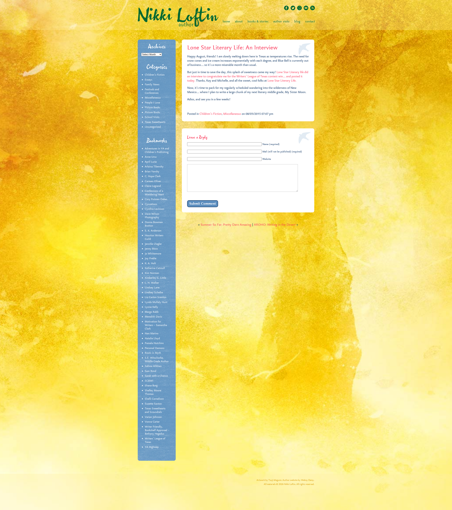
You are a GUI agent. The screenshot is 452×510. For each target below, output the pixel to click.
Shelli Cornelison (154, 399)
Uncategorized (153, 127)
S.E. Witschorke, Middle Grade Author (157, 359)
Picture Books (152, 107)
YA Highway (152, 447)
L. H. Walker (152, 283)
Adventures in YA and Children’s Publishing (157, 150)
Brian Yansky (152, 171)
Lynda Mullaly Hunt (156, 302)
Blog (297, 21)
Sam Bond (150, 371)
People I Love (152, 103)
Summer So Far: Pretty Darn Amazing (226, 225)
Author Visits (281, 21)
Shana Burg (151, 385)
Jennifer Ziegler (153, 244)
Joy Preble (150, 258)
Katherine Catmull (155, 268)
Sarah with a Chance (156, 376)
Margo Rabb (152, 312)
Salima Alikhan (153, 366)
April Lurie (151, 162)
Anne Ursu (151, 157)
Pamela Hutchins (154, 343)
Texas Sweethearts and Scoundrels (155, 410)
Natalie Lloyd (152, 338)
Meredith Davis (153, 317)
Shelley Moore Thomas (153, 392)
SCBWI (149, 381)
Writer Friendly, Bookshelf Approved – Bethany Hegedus (157, 430)
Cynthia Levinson (154, 209)
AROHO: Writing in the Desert (275, 225)
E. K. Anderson (153, 231)
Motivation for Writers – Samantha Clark (156, 325)
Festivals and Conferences (152, 91)
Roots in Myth (153, 353)
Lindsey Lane (152, 287)
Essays (148, 80)
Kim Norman (152, 273)
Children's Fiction (155, 75)
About (239, 21)
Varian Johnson (153, 417)
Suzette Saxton (153, 404)
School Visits (152, 117)
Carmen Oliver (153, 181)
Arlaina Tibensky (154, 166)
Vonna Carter (152, 422)
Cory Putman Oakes (156, 199)
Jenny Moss (151, 249)
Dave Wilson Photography (152, 215)
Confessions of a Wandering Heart (154, 192)
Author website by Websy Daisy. (298, 480)
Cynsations (151, 204)
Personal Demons (154, 348)
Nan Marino (151, 333)
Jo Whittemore (153, 254)
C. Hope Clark (152, 176)
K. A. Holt (150, 263)
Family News (152, 84)
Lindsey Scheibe (154, 292)
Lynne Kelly (151, 307)
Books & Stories (258, 21)
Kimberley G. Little (155, 278)
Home (226, 21)
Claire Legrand (153, 186)
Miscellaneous (153, 98)
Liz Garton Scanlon (155, 297)
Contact (310, 21)
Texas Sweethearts (155, 122)
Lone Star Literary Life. (281, 81)
